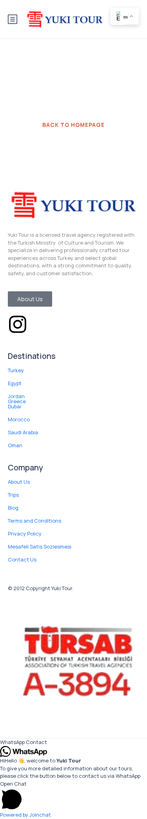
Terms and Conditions (34, 520)
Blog (13, 507)
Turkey (16, 370)
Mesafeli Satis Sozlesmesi (39, 546)
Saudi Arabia (23, 432)
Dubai (14, 406)
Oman (15, 445)
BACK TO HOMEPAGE (73, 124)
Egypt (15, 383)
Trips (13, 494)
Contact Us (22, 559)
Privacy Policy (25, 533)
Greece (17, 401)
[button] (73, 742)
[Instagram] (17, 324)
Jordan (16, 396)
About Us (19, 481)
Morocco (19, 419)
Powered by (25, 814)
